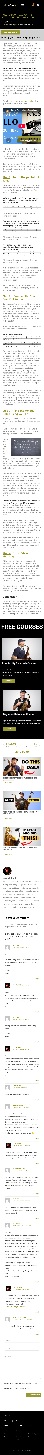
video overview (27, 101)
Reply (37, 979)
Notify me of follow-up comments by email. (20, 1383)
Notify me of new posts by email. (16, 1389)
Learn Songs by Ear (11, 25)
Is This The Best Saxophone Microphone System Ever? (20, 849)
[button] (22, 4)
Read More (8, 782)
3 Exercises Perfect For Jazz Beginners (20, 778)
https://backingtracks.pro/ (15, 1307)
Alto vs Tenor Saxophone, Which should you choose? (21, 813)
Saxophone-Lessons (25, 25)
